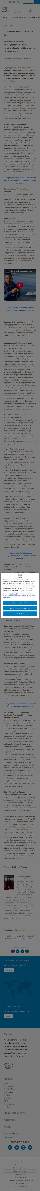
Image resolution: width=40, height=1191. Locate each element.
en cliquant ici (14, 594)
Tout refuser (20, 613)
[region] (20, 595)
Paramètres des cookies (20, 603)
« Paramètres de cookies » (14, 595)
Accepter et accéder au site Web (20, 608)
